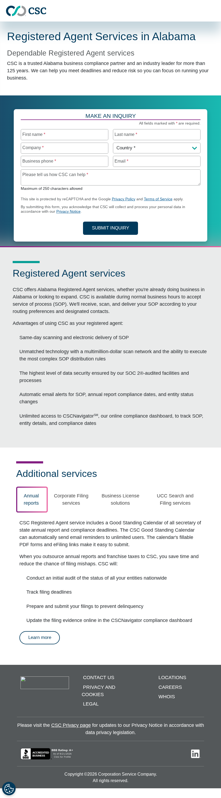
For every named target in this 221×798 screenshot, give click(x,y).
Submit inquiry (110, 228)
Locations (172, 677)
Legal (91, 704)
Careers (170, 687)
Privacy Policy (123, 199)
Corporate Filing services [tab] (71, 499)
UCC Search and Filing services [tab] (175, 499)
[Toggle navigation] (214, 11)
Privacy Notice (68, 211)
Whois (166, 696)
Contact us (98, 677)
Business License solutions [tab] (120, 499)
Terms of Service (158, 199)
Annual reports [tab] (31, 499)
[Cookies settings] (9, 788)
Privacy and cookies (98, 691)
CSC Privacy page (71, 725)
